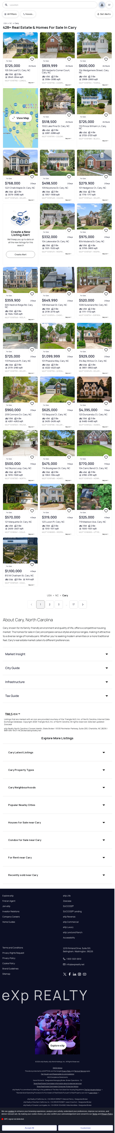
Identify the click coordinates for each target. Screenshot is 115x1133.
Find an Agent (8, 901)
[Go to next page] (83, 604)
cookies (11, 1111)
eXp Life (67, 896)
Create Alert (21, 254)
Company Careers (11, 917)
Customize (86, 1128)
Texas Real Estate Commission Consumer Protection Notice (57, 1086)
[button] (57, 654)
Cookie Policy (8, 963)
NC (57, 595)
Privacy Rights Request (13, 953)
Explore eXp (7, 896)
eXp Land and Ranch (72, 932)
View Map (23, 118)
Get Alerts (105, 14)
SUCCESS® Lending (72, 911)
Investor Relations (10, 911)
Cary (65, 595)
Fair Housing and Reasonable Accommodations (57, 1074)
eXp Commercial (71, 922)
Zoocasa (67, 901)
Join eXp (6, 906)
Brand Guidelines (10, 969)
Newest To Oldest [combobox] (29, 14)
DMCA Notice (57, 1068)
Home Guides (8, 922)
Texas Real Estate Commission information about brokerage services (58, 1083)
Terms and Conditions (12, 948)
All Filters (11, 14)
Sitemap (6, 974)
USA (49, 595)
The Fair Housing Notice (92, 1090)
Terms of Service (80, 1071)
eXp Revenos (69, 917)
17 (73, 604)
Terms (94, 1114)
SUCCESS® (68, 906)
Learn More (93, 1093)
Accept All (29, 1128)
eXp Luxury (68, 927)
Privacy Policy (8, 958)
